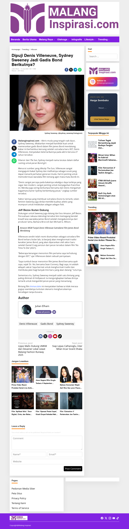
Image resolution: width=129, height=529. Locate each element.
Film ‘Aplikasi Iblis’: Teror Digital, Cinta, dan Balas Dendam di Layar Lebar (22, 413)
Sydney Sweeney (65, 323)
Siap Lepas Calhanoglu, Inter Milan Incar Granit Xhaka (67, 346)
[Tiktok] (60, 336)
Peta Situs (17, 493)
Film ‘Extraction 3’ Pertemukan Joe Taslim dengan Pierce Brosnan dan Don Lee (71, 413)
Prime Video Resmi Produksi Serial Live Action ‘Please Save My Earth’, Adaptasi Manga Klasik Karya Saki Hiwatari (22, 386)
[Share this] (66, 70)
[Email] (54, 312)
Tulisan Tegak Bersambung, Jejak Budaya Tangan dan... (107, 144)
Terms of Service (20, 508)
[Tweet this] (71, 70)
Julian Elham (42, 306)
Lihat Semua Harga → (102, 119)
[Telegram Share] (75, 70)
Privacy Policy (19, 498)
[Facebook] (41, 336)
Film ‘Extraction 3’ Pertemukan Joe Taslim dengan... (106, 170)
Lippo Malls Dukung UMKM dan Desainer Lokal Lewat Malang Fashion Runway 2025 (32, 349)
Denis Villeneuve (28, 323)
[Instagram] (50, 336)
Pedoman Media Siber (23, 488)
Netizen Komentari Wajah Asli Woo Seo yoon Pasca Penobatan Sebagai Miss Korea (70, 386)
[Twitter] (45, 336)
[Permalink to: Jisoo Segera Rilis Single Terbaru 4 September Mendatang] (47, 372)
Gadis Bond (47, 323)
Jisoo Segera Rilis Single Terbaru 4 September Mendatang (46, 382)
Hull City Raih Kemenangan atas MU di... (106, 195)
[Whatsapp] (80, 70)
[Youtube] (55, 336)
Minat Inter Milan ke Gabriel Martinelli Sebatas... (107, 157)
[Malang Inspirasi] (64, 17)
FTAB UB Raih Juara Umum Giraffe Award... (107, 183)
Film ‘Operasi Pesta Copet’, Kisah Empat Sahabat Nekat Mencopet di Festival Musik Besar (46, 413)
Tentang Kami (19, 503)
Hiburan (14, 71)
